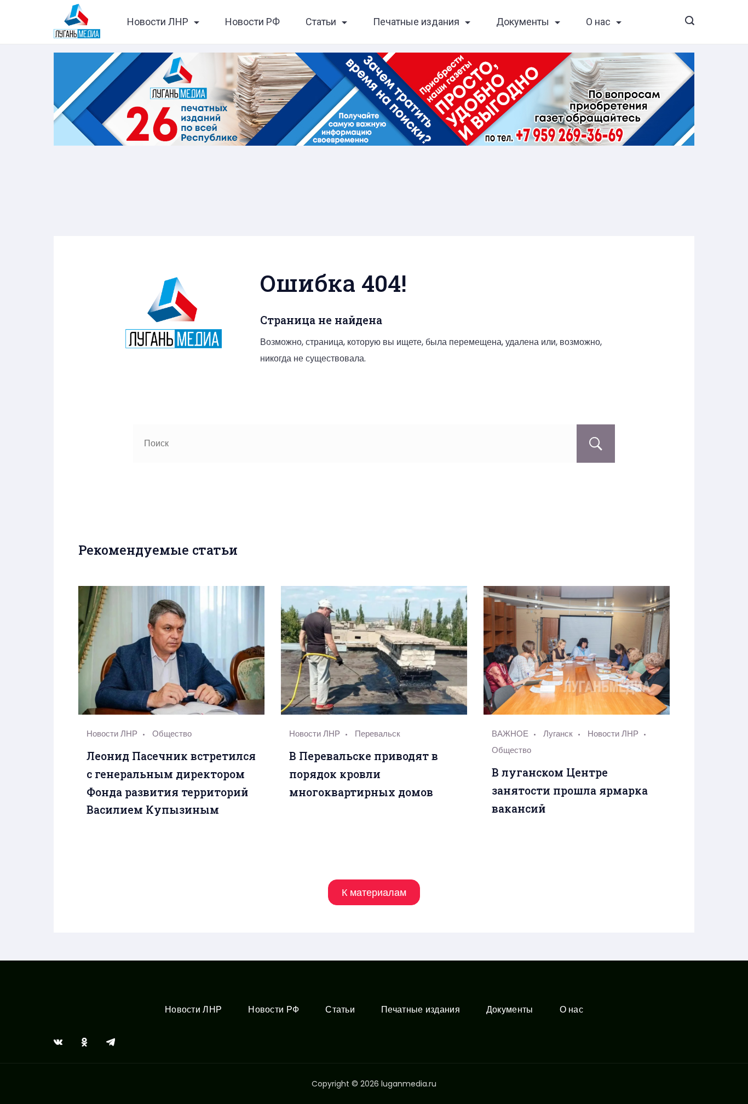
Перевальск (377, 733)
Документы (522, 22)
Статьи (321, 22)
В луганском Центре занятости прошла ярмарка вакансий (570, 790)
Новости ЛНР (157, 22)
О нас (598, 22)
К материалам (374, 892)
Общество (172, 733)
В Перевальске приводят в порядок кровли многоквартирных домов (363, 773)
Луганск (558, 733)
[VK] (58, 1042)
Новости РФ (252, 22)
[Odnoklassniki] (84, 1042)
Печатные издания (416, 22)
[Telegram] (110, 1042)
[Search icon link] (689, 22)
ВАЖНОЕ (510, 733)
